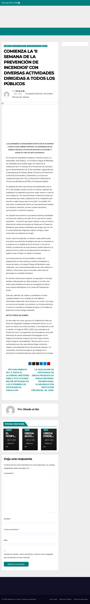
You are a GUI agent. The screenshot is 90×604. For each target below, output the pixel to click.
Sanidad (8, 430)
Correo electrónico (11, 529)
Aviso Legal (53, 599)
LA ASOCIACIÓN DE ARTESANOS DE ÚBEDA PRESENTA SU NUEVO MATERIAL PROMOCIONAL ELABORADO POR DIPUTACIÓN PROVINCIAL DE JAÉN (42, 379)
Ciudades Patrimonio (19, 46)
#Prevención (17, 97)
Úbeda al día (20, 91)
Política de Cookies (65, 599)
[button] (77, 31)
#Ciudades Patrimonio (34, 94)
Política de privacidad (80, 599)
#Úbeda (26, 97)
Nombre (7, 519)
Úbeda (45, 46)
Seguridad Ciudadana (34, 46)
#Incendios (48, 94)
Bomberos (7, 46)
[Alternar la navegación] (86, 31)
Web (5, 540)
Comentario (9, 473)
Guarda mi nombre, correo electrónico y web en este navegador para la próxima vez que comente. (28, 555)
